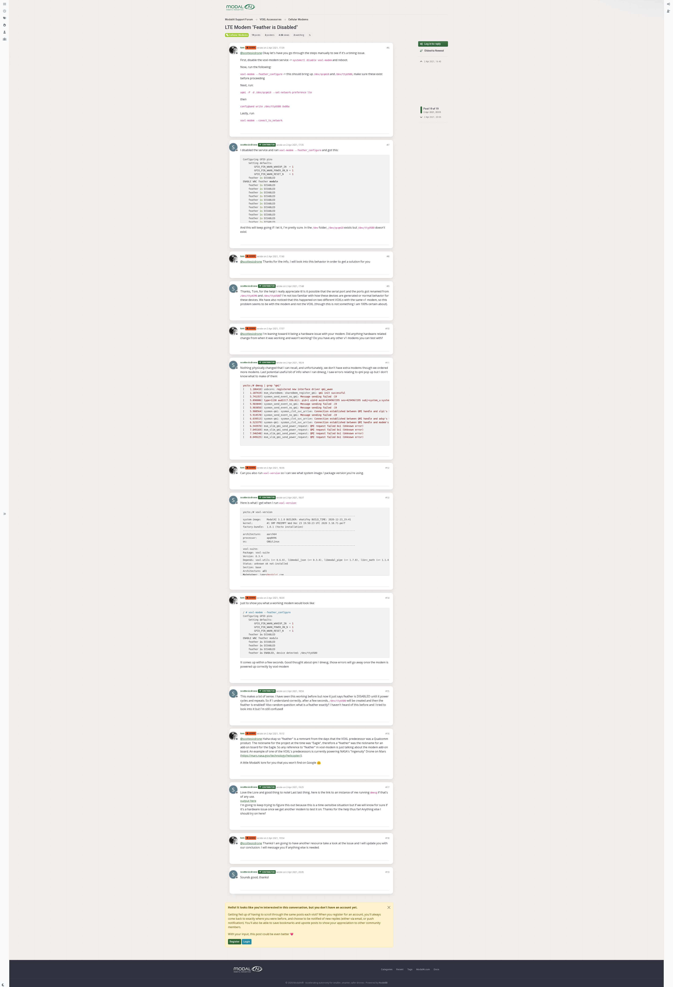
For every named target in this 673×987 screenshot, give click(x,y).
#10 (387, 328)
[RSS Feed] (309, 35)
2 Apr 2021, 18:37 (295, 497)
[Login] (668, 4)
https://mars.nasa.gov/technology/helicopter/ (271, 756)
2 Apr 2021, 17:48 (295, 286)
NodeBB (383, 982)
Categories (386, 969)
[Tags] (4, 18)
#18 (387, 838)
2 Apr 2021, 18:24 (295, 362)
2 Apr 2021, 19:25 (295, 787)
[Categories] (4, 4)
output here (248, 801)
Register (235, 941)
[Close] (389, 907)
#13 (387, 497)
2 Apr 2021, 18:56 (295, 691)
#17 (387, 787)
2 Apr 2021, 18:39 (275, 597)
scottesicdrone (248, 144)
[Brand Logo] (240, 7)
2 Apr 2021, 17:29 (275, 47)
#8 (388, 256)
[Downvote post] (386, 129)
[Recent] (4, 11)
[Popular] (4, 25)
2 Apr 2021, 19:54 (275, 838)
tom (242, 47)
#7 (388, 144)
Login (246, 941)
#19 (387, 872)
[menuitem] (668, 4)
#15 (387, 691)
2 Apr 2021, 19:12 (275, 733)
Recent (399, 969)
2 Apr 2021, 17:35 (295, 144)
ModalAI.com (423, 969)
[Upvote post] (374, 129)
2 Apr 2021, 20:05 (295, 872)
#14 (387, 597)
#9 (388, 286)
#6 (388, 47)
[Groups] (4, 39)
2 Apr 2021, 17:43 (275, 256)
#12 (387, 467)
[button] (4, 514)
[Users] (4, 32)
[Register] (668, 11)
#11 (387, 362)
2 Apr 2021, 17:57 (275, 328)
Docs (436, 969)
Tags (409, 969)
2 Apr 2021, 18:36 (275, 467)
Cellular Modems (238, 34)
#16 (387, 733)
